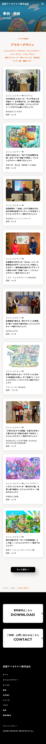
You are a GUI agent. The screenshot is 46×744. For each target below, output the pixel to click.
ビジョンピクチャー (10, 680)
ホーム (5, 674)
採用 (4, 710)
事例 (12, 588)
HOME (5, 588)
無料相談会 (7, 715)
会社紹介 (6, 695)
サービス (6, 685)
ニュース (6, 700)
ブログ (5, 705)
